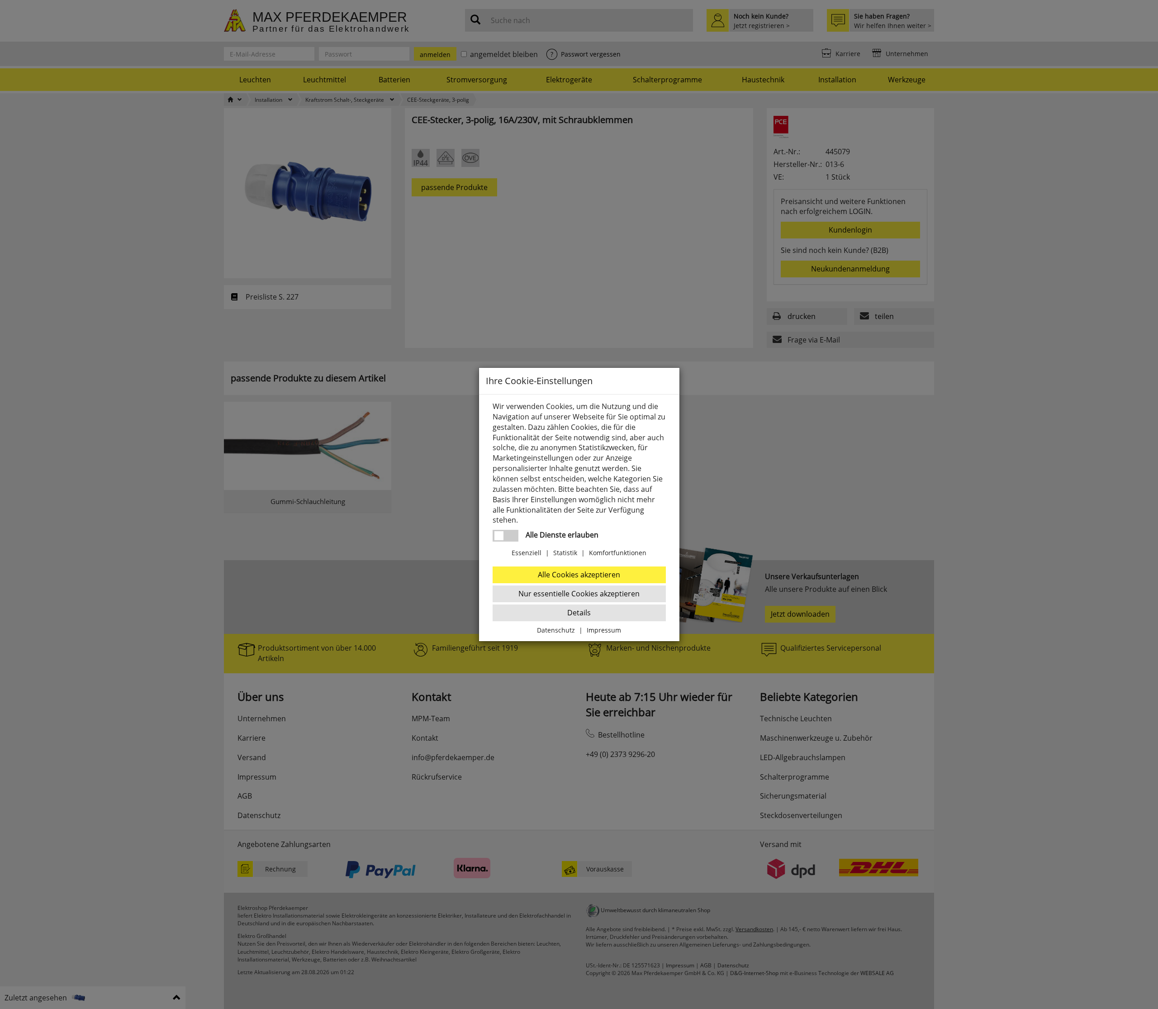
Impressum (604, 630)
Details (579, 613)
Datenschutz (556, 630)
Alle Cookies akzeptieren (579, 575)
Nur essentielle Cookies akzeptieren (579, 594)
